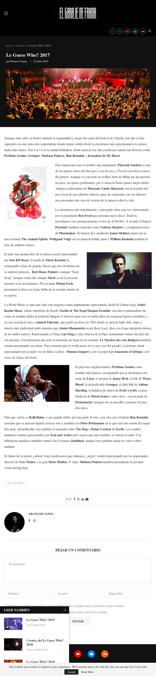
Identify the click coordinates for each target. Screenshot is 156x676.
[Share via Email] (87, 499)
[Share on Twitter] (78, 499)
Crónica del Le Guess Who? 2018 (45, 642)
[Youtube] (127, 31)
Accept (71, 672)
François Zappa (18, 61)
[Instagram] (119, 31)
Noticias (19, 45)
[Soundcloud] (143, 31)
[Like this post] (70, 499)
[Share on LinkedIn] (82, 499)
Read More (87, 671)
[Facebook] (112, 31)
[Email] (135, 31)
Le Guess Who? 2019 (40, 620)
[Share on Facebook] (74, 499)
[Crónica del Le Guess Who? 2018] (13, 644)
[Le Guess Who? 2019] (13, 624)
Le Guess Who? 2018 (40, 662)
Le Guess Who (15, 483)
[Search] (150, 31)
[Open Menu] (6, 13)
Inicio (9, 45)
